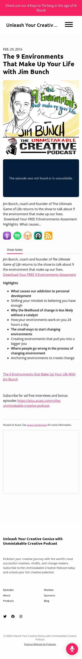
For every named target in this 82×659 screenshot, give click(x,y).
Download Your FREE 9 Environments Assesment (39, 274)
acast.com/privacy (37, 425)
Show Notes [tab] (15, 250)
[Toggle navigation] (69, 25)
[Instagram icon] (21, 616)
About (6, 595)
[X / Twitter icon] (5, 616)
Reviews (49, 590)
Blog (46, 601)
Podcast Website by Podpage (40, 644)
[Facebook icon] (13, 616)
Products (8, 601)
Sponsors (49, 595)
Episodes (8, 590)
